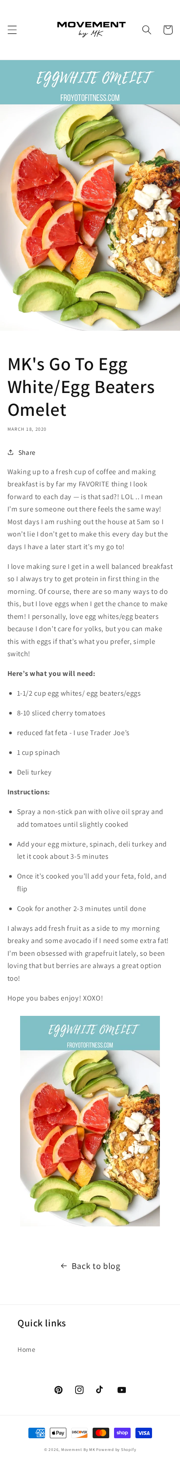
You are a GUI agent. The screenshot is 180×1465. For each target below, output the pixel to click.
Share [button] (27, 452)
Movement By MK (78, 1449)
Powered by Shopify (116, 1449)
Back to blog (96, 1266)
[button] (11, 29)
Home (26, 1349)
